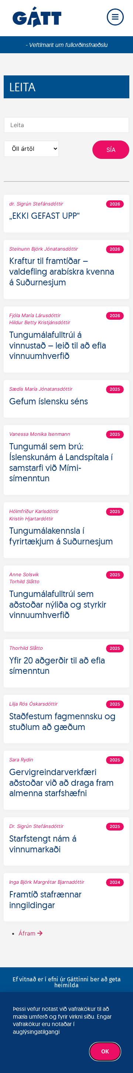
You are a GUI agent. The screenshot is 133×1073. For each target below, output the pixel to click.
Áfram (26, 933)
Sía (111, 149)
